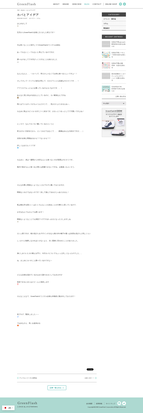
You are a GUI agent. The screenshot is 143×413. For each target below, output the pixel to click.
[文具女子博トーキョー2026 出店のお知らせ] (106, 55)
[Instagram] (120, 4)
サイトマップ (110, 403)
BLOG (23, 10)
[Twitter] (124, 4)
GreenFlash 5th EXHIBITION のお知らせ (118, 89)
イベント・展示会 (109, 19)
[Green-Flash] (44, 403)
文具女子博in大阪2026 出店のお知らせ (118, 65)
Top (18, 10)
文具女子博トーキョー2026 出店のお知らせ (118, 55)
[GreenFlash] (114, 122)
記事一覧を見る (121, 96)
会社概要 (89, 403)
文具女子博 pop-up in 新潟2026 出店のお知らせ (118, 44)
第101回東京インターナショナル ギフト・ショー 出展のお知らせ (118, 77)
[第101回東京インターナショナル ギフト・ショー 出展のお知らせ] (106, 76)
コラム (105, 23)
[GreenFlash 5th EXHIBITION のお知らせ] (106, 89)
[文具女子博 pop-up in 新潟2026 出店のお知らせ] (106, 44)
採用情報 (99, 403)
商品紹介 (106, 28)
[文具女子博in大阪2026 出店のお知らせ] (106, 65)
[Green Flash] (26, 4)
